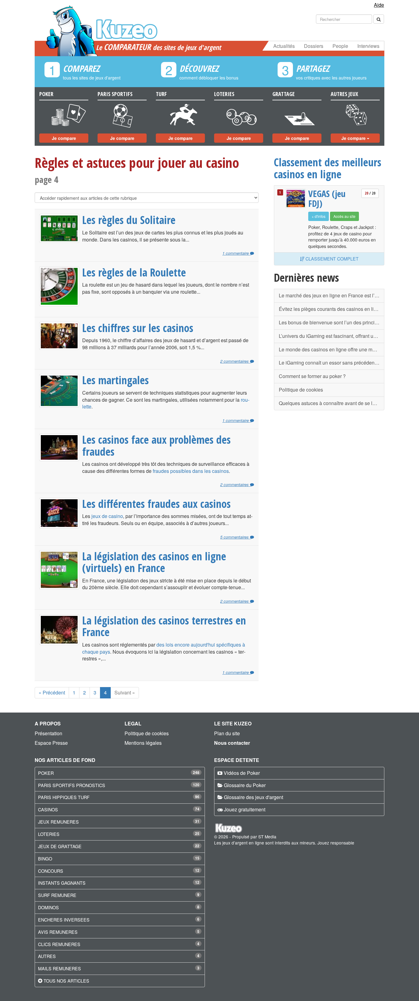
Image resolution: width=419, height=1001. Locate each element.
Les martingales (115, 380)
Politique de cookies (301, 389)
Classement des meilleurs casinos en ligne (327, 168)
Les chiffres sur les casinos (137, 327)
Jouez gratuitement (244, 809)
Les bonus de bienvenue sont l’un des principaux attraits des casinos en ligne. (331, 322)
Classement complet (331, 258)
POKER (46, 773)
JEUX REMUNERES (58, 821)
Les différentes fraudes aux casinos (156, 503)
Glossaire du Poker (245, 785)
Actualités (284, 45)
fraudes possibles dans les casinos (191, 470)
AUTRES (47, 956)
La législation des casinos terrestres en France (164, 626)
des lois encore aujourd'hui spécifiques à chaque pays (163, 648)
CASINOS (48, 809)
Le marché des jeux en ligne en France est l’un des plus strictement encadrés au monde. (331, 295)
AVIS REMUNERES (58, 932)
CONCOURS (50, 871)
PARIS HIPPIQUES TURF (64, 797)
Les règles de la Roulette (134, 272)
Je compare (64, 138)
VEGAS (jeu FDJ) (326, 198)
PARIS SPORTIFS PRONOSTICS (71, 785)
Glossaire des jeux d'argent (253, 797)
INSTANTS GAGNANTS (62, 882)
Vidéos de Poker (242, 772)
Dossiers (313, 45)
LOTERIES (49, 834)
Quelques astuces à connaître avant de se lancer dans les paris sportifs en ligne (331, 403)
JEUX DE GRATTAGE (60, 846)
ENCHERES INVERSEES (64, 919)
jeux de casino (107, 516)
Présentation (48, 733)
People (340, 45)
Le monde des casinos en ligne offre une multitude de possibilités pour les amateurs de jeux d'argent (331, 349)
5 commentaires (235, 537)
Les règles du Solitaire (128, 219)
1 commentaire (236, 253)
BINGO (45, 858)
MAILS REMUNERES (59, 968)
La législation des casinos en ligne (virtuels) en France (154, 562)
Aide (379, 4)
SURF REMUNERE (57, 895)
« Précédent (52, 692)
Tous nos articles (66, 980)
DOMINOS (48, 907)
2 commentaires (235, 361)
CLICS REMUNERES (59, 944)
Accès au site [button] (344, 216)
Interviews (368, 45)
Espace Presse (51, 742)
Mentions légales (143, 742)
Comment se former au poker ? (312, 376)
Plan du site (227, 733)
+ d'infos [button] (318, 216)
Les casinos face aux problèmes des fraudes (156, 445)
